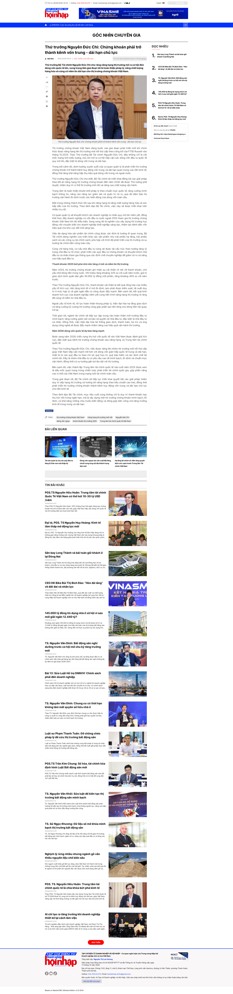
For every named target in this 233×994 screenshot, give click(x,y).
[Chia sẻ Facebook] (47, 96)
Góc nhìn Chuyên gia (116, 35)
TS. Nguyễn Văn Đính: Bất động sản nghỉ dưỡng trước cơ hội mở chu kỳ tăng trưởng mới (73, 647)
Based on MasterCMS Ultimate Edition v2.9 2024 (64, 990)
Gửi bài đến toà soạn (91, 981)
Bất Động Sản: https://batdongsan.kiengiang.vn (170, 134)
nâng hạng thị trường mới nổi (100, 417)
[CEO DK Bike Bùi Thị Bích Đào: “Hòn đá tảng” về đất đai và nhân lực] (128, 593)
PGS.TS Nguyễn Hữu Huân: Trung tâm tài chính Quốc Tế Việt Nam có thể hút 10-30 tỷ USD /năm (75, 496)
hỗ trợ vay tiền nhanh (161, 126)
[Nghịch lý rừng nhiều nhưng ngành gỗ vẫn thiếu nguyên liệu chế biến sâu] (128, 864)
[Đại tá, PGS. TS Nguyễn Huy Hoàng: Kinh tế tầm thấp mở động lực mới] (128, 533)
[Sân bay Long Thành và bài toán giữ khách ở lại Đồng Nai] (128, 563)
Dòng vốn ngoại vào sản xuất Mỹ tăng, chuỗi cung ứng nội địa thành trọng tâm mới (95, 463)
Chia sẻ (49, 411)
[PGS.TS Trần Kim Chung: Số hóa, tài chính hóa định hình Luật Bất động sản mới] (128, 774)
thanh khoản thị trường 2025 (85, 421)
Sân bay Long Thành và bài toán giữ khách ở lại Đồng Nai (172, 55)
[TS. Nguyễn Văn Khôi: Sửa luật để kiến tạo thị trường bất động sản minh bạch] (128, 804)
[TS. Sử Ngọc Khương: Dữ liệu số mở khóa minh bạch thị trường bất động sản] (128, 834)
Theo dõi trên (126, 59)
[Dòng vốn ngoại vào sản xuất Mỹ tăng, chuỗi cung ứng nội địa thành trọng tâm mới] (96, 446)
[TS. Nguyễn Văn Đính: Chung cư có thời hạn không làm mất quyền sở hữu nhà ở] (128, 714)
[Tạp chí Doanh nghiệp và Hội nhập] (125, 3)
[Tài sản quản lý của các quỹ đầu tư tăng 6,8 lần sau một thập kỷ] (61, 446)
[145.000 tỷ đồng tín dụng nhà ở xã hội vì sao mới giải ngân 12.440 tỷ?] (128, 623)
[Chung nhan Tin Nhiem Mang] (179, 956)
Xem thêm (96, 942)
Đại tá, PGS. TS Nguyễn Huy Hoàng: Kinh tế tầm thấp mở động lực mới (172, 118)
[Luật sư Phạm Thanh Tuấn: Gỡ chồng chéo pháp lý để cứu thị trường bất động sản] (128, 744)
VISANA (172, 130)
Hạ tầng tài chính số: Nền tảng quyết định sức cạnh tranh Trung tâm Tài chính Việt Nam (130, 463)
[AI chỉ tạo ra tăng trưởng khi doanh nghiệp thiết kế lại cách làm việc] (128, 925)
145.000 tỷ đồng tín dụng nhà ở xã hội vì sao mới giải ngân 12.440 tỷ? (172, 93)
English (159, 3)
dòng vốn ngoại (63, 421)
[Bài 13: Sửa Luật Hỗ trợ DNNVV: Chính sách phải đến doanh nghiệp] (128, 684)
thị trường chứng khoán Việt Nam (70, 417)
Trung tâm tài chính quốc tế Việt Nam (115, 421)
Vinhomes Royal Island (161, 138)
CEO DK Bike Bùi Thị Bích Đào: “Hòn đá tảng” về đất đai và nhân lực (172, 68)
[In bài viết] (47, 106)
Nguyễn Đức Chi (122, 417)
